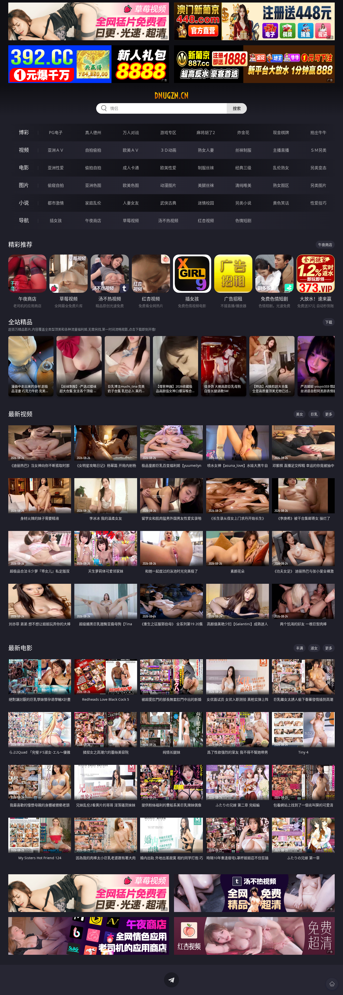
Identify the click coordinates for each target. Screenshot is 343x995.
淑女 (314, 648)
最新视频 (20, 414)
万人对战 (131, 132)
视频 (24, 150)
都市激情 (56, 203)
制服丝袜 (206, 168)
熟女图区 (281, 185)
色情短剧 (243, 220)
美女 (299, 414)
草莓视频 (131, 220)
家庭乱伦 (93, 203)
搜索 (237, 108)
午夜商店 (93, 220)
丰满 (299, 648)
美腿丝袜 (206, 185)
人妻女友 (131, 203)
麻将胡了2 (206, 132)
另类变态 (318, 168)
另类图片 (318, 185)
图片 (24, 185)
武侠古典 (168, 203)
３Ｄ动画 (168, 150)
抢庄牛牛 (318, 132)
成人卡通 (131, 168)
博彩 (24, 132)
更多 (328, 414)
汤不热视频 (168, 220)
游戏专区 (168, 132)
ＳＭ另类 (318, 150)
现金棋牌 (281, 132)
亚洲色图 (93, 185)
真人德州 (93, 132)
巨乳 (314, 414)
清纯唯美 (243, 185)
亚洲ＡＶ (56, 150)
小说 (24, 202)
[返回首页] (332, 984)
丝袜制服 (243, 150)
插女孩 (56, 220)
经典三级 (243, 168)
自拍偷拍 (93, 150)
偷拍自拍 (93, 168)
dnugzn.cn (171, 96)
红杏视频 (206, 220)
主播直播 (281, 150)
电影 (24, 167)
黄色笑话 (281, 203)
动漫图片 (168, 185)
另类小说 (243, 203)
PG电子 (56, 132)
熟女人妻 (206, 150)
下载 (328, 322)
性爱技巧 (318, 203)
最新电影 (20, 648)
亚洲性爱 (56, 168)
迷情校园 (206, 203)
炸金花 (243, 132)
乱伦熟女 (281, 168)
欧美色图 (131, 185)
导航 (24, 220)
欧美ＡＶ (131, 150)
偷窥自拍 (56, 185)
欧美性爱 (168, 168)
